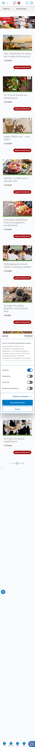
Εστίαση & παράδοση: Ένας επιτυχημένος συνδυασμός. (16, 222)
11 (11, 463)
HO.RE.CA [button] (6, 9)
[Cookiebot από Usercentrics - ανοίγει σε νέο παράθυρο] (25, 336)
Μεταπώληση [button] (21, 9)
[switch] (30, 376)
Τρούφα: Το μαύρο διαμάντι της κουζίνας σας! (16, 308)
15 (23, 463)
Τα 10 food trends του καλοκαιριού (15, 96)
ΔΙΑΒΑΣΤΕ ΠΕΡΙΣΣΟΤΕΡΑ (22, 67)
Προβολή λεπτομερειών (21, 396)
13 (17, 463)
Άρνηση (17, 409)
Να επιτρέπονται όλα (17, 402)
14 (20, 463)
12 (14, 463)
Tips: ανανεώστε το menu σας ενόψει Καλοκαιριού (17, 55)
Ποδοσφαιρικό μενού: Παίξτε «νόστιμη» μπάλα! (17, 265)
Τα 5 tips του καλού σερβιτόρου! (14, 440)
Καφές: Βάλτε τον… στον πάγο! (17, 138)
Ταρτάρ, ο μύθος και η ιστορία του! (16, 179)
